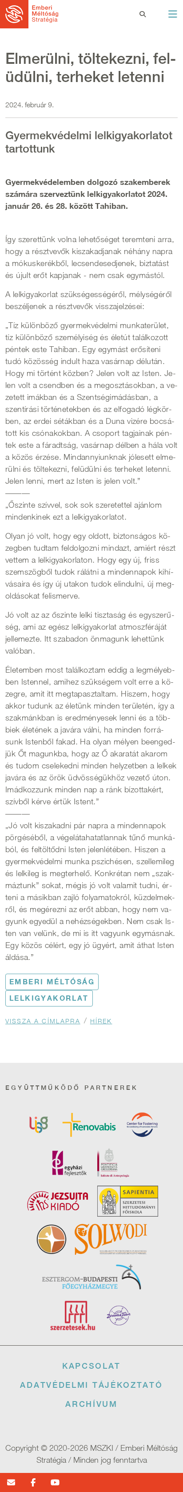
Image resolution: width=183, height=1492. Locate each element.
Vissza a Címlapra (42, 1021)
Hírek (101, 1021)
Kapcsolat (91, 1366)
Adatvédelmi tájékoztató (91, 1385)
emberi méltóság (52, 982)
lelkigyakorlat (49, 998)
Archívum (91, 1404)
